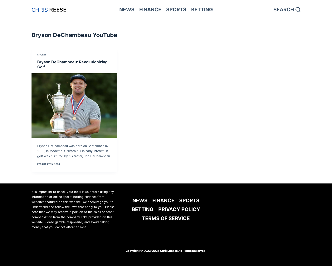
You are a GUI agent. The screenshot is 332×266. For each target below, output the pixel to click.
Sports (42, 54)
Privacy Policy (179, 209)
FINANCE (150, 9)
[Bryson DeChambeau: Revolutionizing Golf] (74, 105)
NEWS (126, 9)
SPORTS (176, 9)
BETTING (202, 9)
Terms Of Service (166, 218)
